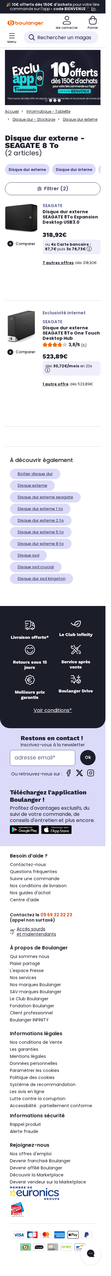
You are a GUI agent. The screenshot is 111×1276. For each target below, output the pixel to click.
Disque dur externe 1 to (40, 509)
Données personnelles (33, 1063)
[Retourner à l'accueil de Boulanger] (25, 23)
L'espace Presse (27, 970)
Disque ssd (28, 555)
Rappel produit (25, 1124)
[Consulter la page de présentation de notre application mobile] (24, 829)
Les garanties (24, 1049)
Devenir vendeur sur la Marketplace (48, 1182)
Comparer (25, 243)
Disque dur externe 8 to (41, 544)
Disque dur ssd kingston (41, 578)
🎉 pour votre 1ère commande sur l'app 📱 (52, 6)
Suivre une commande (35, 879)
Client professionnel (31, 1013)
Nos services (23, 978)
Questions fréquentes (33, 872)
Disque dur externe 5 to (41, 532)
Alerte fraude (24, 1131)
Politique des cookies (32, 1077)
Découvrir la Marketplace (37, 1175)
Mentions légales (28, 1056)
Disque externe (32, 485)
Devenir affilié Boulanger (36, 1168)
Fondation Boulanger (32, 1006)
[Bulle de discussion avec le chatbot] (91, 1254)
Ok (88, 757)
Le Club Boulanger (29, 999)
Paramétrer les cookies (34, 1070)
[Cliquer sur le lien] (55, 77)
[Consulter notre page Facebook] (68, 774)
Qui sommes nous (29, 956)
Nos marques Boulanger (35, 985)
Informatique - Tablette (48, 111)
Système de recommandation (43, 1084)
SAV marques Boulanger (35, 992)
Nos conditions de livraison (38, 886)
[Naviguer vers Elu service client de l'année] (53, 1209)
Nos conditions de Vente (36, 1042)
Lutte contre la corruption (37, 1099)
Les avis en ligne (27, 1092)
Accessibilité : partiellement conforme (51, 1106)
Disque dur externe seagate (45, 497)
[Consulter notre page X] (79, 774)
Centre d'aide (24, 900)
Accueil (12, 111)
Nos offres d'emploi (30, 1154)
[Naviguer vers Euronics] (53, 1193)
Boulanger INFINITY (29, 1020)
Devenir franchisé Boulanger (40, 1161)
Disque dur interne (74, 169)
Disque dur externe (27, 169)
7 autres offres (58, 262)
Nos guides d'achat (30, 893)
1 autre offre (55, 384)
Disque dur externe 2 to (41, 520)
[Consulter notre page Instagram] (90, 774)
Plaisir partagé (25, 963)
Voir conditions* (53, 710)
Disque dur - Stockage (34, 119)
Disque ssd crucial (36, 567)
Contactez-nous (28, 864)
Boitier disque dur (35, 474)
